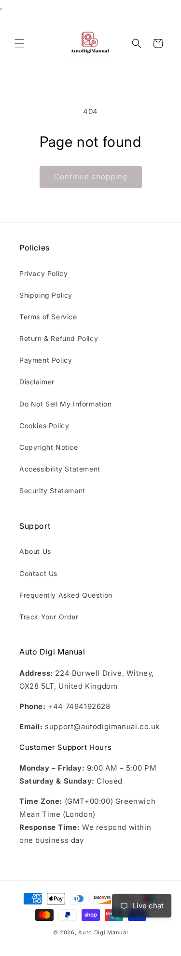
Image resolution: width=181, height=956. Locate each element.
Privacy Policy (43, 273)
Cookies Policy (44, 425)
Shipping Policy (45, 295)
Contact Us (38, 573)
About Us (35, 551)
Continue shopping (90, 176)
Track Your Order (49, 617)
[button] (19, 43)
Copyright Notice (48, 447)
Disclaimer (37, 382)
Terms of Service (48, 317)
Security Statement (52, 490)
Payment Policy (45, 360)
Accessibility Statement (59, 469)
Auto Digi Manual (103, 932)
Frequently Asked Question (65, 595)
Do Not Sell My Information (65, 404)
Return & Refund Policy (58, 338)
